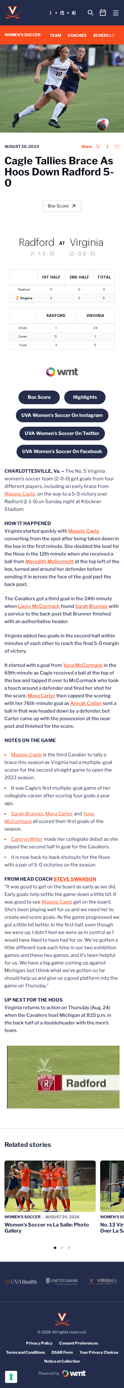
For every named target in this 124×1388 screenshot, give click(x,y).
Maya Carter (41, 696)
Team (55, 35)
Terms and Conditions (25, 1352)
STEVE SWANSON (74, 879)
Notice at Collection (62, 1361)
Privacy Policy (39, 1343)
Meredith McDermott (49, 561)
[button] (55, 1248)
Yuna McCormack (83, 665)
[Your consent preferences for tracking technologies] (11, 1377)
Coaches (77, 35)
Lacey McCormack (39, 606)
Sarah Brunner (91, 606)
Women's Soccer (22, 1216)
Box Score (58, 205)
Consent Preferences (78, 1343)
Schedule (104, 35)
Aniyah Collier (86, 703)
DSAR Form (62, 1352)
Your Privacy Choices (98, 1352)
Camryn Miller (27, 839)
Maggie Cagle (19, 494)
